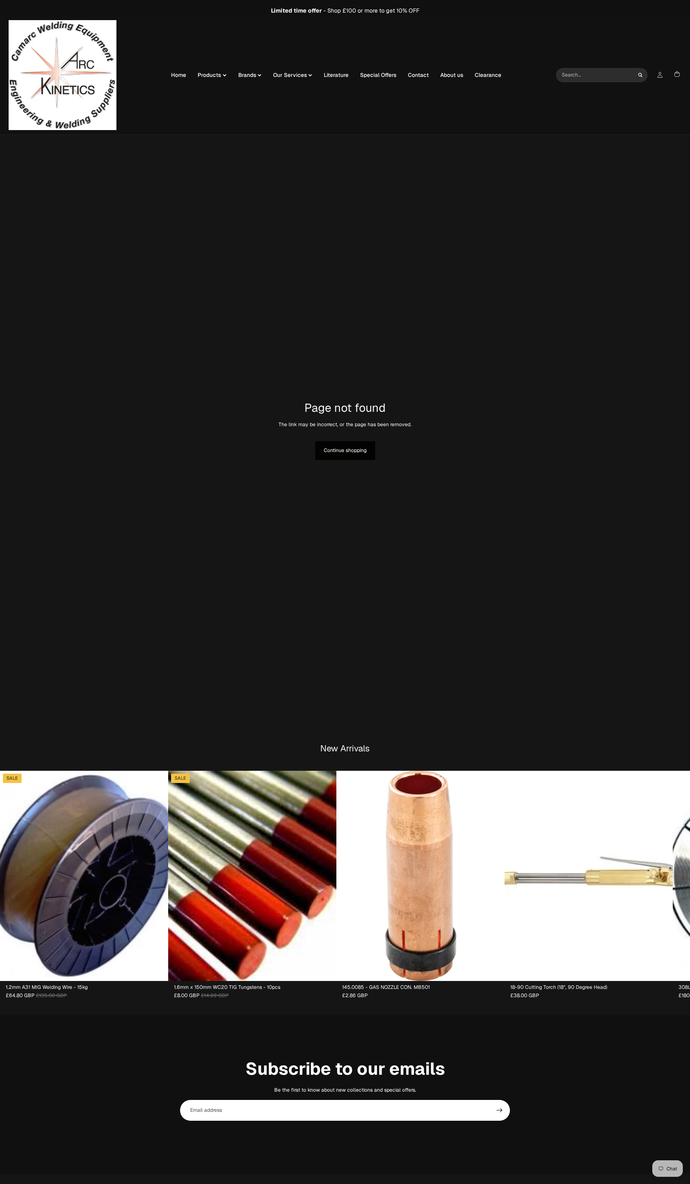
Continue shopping (345, 450)
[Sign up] (499, 1110)
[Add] (157, 969)
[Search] (640, 75)
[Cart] (677, 75)
